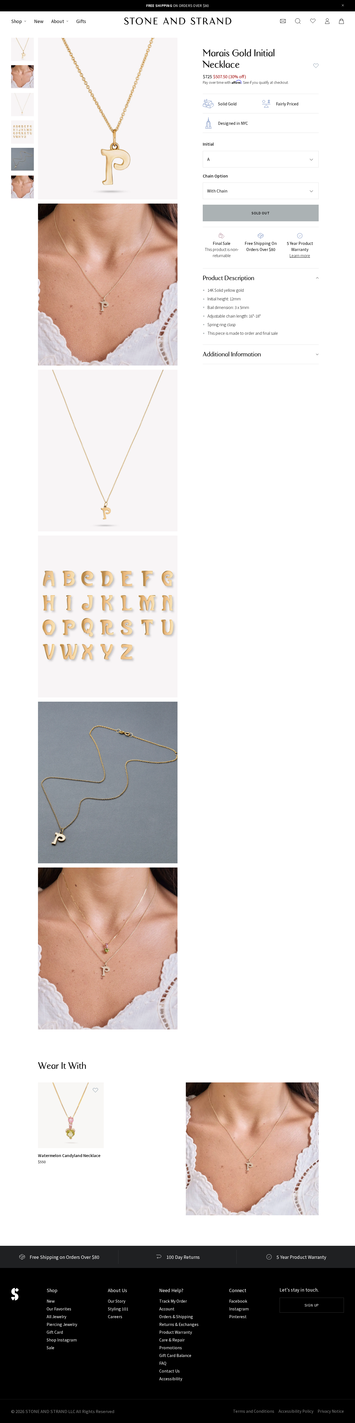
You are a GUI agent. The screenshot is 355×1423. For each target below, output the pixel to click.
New (39, 21)
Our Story (116, 1301)
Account (166, 1309)
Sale (50, 1347)
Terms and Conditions (253, 1411)
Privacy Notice (331, 1411)
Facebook (238, 1301)
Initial (208, 144)
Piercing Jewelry (62, 1324)
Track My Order (173, 1301)
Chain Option (215, 176)
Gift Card (55, 1332)
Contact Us (169, 1371)
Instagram (239, 1309)
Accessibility (170, 1378)
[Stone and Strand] (177, 21)
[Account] (327, 21)
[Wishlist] (312, 21)
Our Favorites (59, 1309)
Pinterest (238, 1316)
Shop (16, 21)
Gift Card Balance (175, 1355)
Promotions (170, 1347)
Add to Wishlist (316, 66)
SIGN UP (312, 1305)
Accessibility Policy (295, 1411)
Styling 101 (118, 1309)
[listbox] (261, 159)
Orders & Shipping (176, 1316)
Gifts (81, 21)
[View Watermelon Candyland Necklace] (71, 1115)
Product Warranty (175, 1332)
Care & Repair (172, 1340)
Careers (115, 1316)
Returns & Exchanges (179, 1324)
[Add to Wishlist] (95, 1090)
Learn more (300, 255)
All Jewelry (56, 1316)
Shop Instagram (62, 1340)
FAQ (162, 1363)
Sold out (261, 212)
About (57, 21)
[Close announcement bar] (343, 5)
